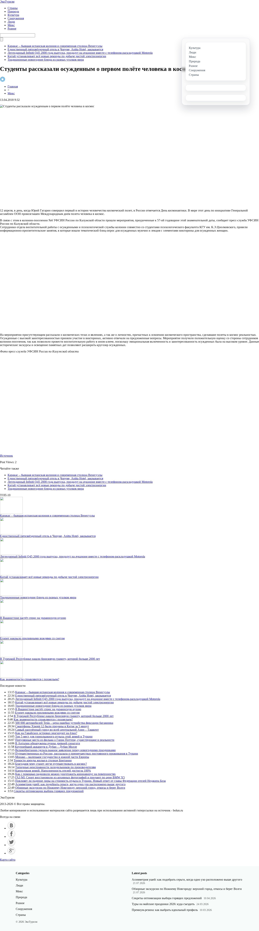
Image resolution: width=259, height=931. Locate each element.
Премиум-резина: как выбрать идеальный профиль (165, 909)
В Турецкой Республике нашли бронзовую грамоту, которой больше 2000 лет (50, 658)
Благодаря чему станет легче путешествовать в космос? (51, 763)
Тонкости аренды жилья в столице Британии (43, 760)
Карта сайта (7, 859)
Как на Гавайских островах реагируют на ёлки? (46, 733)
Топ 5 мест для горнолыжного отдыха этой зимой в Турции (54, 736)
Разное (12, 28)
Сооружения (16, 18)
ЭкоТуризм (7, 1)
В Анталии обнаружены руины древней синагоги (47, 743)
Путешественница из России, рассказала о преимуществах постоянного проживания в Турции (76, 753)
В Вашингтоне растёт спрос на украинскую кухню (33, 617)
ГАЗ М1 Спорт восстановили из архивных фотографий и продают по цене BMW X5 (70, 777)
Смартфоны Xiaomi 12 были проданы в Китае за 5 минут (52, 726)
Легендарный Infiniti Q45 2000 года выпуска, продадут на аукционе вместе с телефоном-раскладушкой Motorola (80, 52)
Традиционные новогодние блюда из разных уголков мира (46, 59)
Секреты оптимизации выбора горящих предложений (49, 791)
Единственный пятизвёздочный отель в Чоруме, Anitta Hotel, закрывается (55, 49)
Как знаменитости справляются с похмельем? (29, 679)
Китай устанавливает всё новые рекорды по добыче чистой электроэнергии (57, 56)
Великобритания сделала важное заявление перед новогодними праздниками (65, 750)
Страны (13, 8)
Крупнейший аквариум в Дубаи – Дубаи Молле (46, 746)
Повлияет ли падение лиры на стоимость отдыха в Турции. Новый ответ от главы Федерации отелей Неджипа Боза (90, 780)
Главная (13, 86)
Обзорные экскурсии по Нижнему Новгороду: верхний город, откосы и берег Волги (70, 787)
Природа (13, 11)
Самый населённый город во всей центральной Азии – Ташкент (57, 729)
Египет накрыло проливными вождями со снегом (32, 638)
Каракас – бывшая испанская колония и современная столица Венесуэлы (55, 46)
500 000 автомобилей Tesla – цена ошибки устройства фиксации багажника (64, 722)
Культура (13, 14)
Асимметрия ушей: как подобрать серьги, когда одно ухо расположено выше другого (70, 784)
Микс (11, 25)
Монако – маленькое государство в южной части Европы (52, 757)
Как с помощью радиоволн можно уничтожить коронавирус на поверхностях (65, 774)
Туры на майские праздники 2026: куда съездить (163, 904)
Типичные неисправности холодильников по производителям (55, 767)
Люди (11, 21)
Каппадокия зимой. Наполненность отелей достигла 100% (53, 770)
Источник (6, 455)
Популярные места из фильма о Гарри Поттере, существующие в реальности (64, 740)
